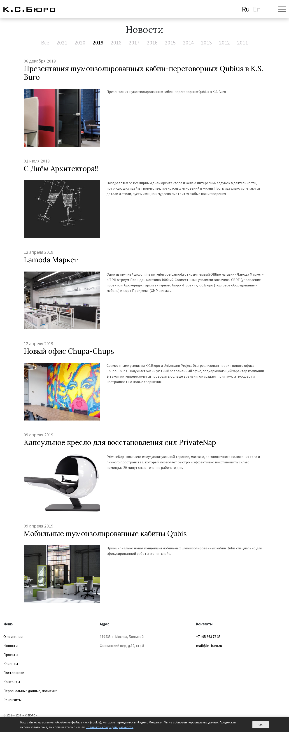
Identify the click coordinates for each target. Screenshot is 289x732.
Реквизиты (12, 699)
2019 (98, 42)
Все (45, 42)
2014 (188, 42)
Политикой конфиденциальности (109, 727)
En (257, 9)
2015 (170, 42)
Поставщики (13, 672)
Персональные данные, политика (30, 690)
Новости (10, 645)
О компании (13, 636)
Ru (246, 9)
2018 (116, 42)
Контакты (11, 681)
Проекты (10, 654)
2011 (242, 42)
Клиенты (10, 663)
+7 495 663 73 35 (208, 636)
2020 (80, 42)
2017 (134, 42)
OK (261, 725)
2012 (224, 42)
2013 (206, 42)
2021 (61, 42)
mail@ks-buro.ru (209, 645)
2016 (152, 42)
